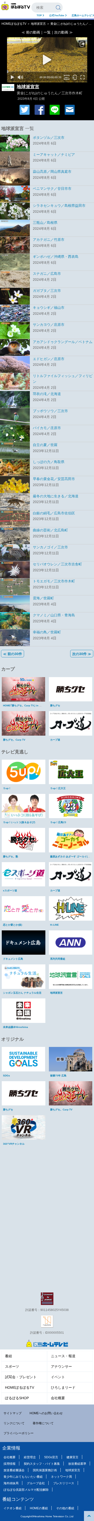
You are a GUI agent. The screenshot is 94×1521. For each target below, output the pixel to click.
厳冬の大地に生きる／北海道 (55, 496)
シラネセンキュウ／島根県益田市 (59, 206)
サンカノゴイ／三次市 (50, 547)
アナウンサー (61, 1366)
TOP (40, 15)
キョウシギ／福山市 (48, 308)
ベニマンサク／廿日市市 (52, 189)
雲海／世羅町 (43, 598)
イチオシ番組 (13, 1508)
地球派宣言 (38, 24)
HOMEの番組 (39, 1508)
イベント (58, 1377)
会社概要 (58, 1398)
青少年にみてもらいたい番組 (23, 1476)
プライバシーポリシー (19, 1433)
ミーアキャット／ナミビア (54, 155)
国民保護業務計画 (45, 1470)
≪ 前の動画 (31, 32)
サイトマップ (13, 1413)
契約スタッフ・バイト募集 (42, 1463)
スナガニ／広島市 (47, 274)
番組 (8, 1356)
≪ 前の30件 (12, 654)
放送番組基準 (77, 1463)
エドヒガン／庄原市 (48, 359)
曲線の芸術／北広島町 (50, 530)
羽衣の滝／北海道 (47, 394)
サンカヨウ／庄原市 (48, 325)
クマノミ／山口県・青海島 (54, 615)
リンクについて (14, 1423)
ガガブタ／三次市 (47, 291)
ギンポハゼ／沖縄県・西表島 (55, 257)
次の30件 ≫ (81, 654)
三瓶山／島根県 (45, 223)
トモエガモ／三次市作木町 (54, 581)
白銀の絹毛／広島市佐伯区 (54, 513)
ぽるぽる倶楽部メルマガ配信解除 (26, 1489)
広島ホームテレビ (82, 15)
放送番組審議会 (14, 1470)
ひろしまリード (63, 1387)
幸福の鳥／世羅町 (47, 632)
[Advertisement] (47, 1182)
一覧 (47, 32)
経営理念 (30, 1457)
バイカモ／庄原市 (47, 428)
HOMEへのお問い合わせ (46, 1413)
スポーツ (12, 1366)
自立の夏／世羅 (45, 445)
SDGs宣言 (51, 1457)
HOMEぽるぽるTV (14, 24)
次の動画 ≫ (63, 32)
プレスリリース (63, 1483)
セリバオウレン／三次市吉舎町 (57, 564)
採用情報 (10, 1463)
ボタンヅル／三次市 (48, 138)
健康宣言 (72, 1457)
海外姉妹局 (11, 1483)
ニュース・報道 (63, 1356)
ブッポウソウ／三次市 (50, 411)
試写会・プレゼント (21, 1377)
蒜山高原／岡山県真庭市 (52, 172)
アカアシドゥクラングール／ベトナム (62, 342)
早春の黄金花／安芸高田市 (54, 479)
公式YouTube (57, 15)
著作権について (43, 1423)
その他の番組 (65, 1508)
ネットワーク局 (61, 1476)
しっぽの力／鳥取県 (48, 462)
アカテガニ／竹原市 (48, 240)
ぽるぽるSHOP (17, 1398)
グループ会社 (36, 1483)
